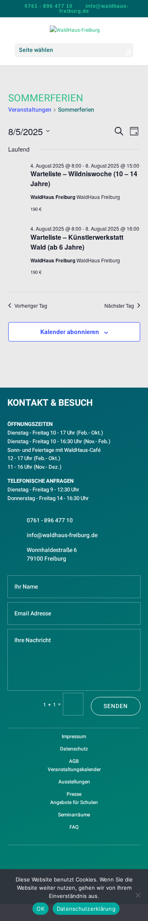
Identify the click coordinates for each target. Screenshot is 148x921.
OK (40, 908)
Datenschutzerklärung (86, 908)
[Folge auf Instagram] (83, 856)
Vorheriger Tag (30, 305)
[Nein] (138, 895)
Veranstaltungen (29, 110)
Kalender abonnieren (69, 331)
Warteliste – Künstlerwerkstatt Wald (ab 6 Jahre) (76, 242)
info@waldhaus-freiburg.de (62, 535)
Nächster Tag (119, 305)
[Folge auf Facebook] (65, 856)
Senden (116, 706)
